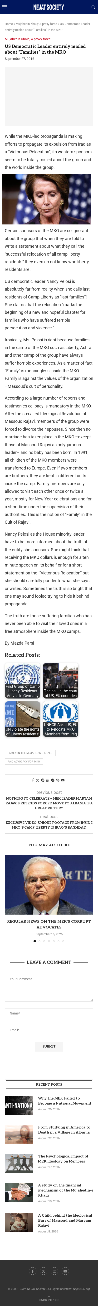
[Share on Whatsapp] (47, 780)
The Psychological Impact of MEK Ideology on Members (63, 1158)
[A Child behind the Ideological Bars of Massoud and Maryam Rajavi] (19, 1222)
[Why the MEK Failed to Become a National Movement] (19, 1105)
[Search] (93, 7)
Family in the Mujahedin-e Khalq (30, 753)
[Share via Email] (62, 780)
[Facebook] (32, 1271)
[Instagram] (54, 1271)
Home (9, 24)
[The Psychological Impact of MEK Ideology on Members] (19, 1163)
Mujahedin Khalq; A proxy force (36, 24)
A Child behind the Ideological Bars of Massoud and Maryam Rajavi (65, 1220)
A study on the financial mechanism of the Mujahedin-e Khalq (65, 1190)
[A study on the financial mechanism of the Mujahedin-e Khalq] (19, 1192)
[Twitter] (43, 1271)
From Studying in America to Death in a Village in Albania (64, 1129)
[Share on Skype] (57, 780)
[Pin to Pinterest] (42, 780)
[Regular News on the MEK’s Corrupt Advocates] (49, 885)
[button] (9, 898)
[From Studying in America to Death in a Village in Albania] (19, 1134)
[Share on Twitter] (37, 780)
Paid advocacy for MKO (24, 761)
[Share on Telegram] (52, 780)
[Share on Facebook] (33, 780)
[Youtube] (65, 1271)
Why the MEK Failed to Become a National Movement (64, 1101)
